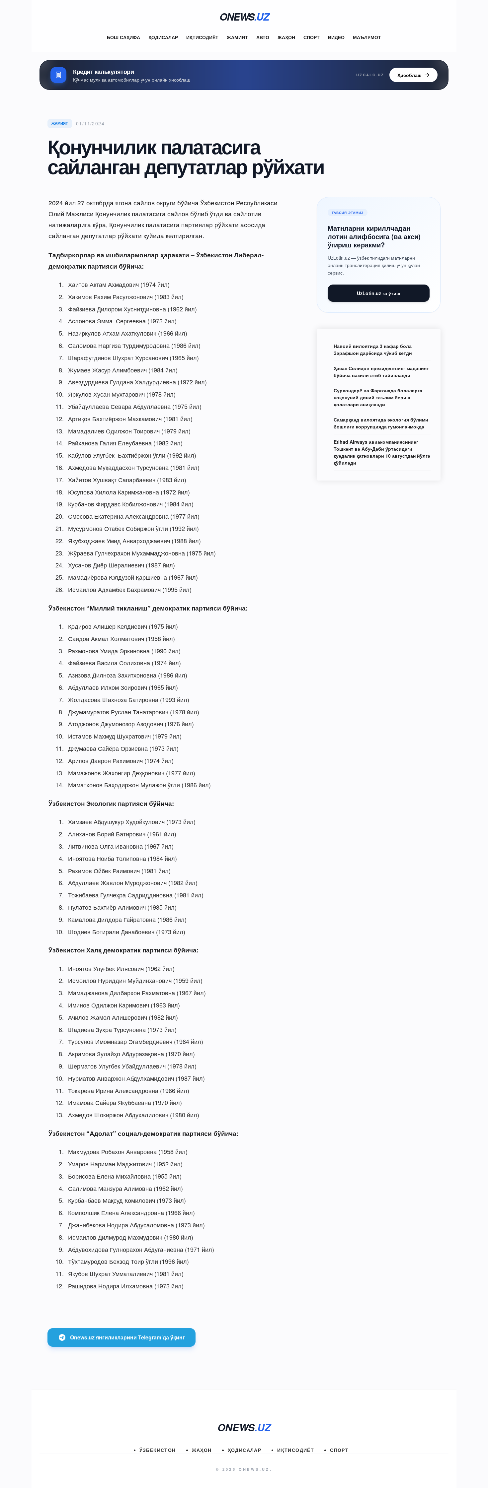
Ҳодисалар (163, 37)
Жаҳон (286, 37)
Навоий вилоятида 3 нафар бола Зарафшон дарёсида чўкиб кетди (373, 349)
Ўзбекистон (157, 1450)
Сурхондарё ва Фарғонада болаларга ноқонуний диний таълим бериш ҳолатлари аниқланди (378, 397)
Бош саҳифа (123, 37)
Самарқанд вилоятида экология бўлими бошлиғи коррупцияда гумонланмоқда (381, 423)
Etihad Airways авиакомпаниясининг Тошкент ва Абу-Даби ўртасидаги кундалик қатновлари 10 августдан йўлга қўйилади (382, 452)
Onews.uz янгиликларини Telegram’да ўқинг (127, 1337)
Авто (262, 37)
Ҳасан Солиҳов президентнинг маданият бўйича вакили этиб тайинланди (381, 371)
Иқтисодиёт (202, 37)
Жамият (237, 37)
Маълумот (367, 37)
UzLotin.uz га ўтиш (378, 293)
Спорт (311, 37)
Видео (336, 37)
